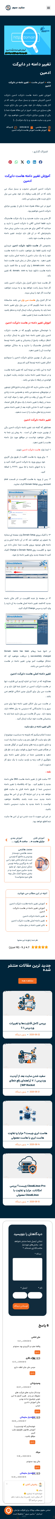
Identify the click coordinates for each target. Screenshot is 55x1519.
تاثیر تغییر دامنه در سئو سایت (32, 925)
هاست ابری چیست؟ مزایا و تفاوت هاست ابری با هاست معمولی (27, 1135)
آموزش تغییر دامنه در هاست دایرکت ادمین (29, 910)
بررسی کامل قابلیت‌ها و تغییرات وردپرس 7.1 (27, 1025)
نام (40, 1288)
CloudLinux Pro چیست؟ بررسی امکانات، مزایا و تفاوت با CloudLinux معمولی (27, 1191)
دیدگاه (38, 1254)
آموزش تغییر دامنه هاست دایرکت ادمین (27, 904)
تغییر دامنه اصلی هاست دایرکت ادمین (28, 921)
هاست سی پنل (28, 300)
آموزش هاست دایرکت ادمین (23, 130)
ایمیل (23, 1288)
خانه (49, 82)
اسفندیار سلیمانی (27, 1417)
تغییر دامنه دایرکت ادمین (34, 916)
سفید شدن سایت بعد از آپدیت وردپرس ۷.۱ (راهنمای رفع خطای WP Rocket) (27, 1081)
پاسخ (37, 1352)
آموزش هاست (37, 82)
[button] (48, 7)
